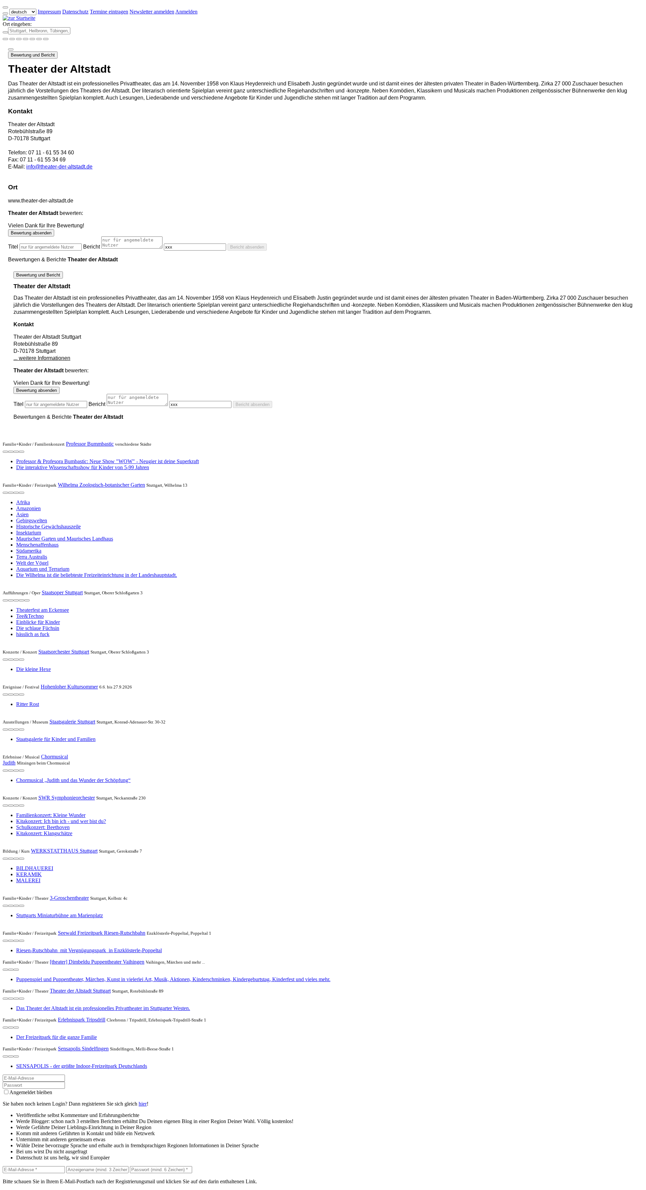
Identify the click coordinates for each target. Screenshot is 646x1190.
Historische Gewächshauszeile (48, 526)
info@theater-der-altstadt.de (59, 167)
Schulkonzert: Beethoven (43, 827)
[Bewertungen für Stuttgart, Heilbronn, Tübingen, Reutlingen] (39, 39)
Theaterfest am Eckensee (42, 610)
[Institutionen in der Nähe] (5, 452)
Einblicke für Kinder (38, 622)
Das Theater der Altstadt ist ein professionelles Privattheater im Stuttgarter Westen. (103, 1008)
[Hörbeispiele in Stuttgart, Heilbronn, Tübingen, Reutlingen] (25, 39)
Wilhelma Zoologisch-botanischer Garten (101, 485)
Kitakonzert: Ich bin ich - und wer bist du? (61, 821)
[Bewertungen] (16, 452)
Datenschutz (75, 11)
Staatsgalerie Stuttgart (72, 721)
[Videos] (5, 600)
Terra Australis (31, 557)
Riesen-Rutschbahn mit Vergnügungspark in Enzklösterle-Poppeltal (89, 950)
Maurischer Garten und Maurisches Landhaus (64, 539)
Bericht (91, 247)
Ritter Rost (27, 704)
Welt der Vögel (32, 563)
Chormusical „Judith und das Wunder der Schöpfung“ (73, 780)
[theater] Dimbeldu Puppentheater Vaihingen (97, 962)
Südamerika (28, 551)
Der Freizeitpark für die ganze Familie (56, 1037)
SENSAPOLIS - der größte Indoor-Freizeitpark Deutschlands (81, 1066)
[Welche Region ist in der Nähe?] (5, 39)
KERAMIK (29, 874)
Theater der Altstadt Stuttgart (80, 991)
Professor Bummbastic (90, 444)
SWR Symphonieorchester (66, 798)
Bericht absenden (247, 247)
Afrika (23, 502)
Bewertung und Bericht (33, 55)
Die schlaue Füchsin (37, 628)
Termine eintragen (109, 11)
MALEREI (28, 880)
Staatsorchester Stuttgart (63, 652)
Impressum (49, 11)
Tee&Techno (30, 616)
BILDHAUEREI (34, 868)
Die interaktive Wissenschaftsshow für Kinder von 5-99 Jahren (82, 467)
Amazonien (28, 508)
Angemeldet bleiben (30, 1092)
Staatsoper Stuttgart (62, 592)
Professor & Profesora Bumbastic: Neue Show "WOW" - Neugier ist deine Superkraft (107, 461)
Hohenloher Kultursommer (69, 687)
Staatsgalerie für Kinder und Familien (56, 739)
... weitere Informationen (41, 358)
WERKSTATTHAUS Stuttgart (64, 851)
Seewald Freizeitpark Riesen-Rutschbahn (101, 933)
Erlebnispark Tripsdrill (81, 1019)
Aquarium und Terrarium (42, 569)
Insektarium (28, 532)
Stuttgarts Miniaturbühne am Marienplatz (59, 915)
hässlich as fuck (32, 634)
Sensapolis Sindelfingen (83, 1048)
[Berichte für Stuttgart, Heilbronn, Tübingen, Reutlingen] (45, 39)
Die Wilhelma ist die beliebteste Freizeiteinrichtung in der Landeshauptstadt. (96, 575)
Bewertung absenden (31, 232)
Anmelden (186, 11)
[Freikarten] (12, 39)
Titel (13, 247)
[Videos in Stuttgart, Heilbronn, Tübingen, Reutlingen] (19, 39)
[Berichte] (21, 452)
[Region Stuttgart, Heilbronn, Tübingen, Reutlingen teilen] (32, 39)
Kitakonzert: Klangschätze (44, 833)
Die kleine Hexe (33, 669)
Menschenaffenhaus (37, 545)
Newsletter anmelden (152, 11)
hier (143, 1104)
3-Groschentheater (69, 898)
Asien (22, 514)
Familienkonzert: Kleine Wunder (50, 815)
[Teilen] (10, 49)
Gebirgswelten (31, 520)
